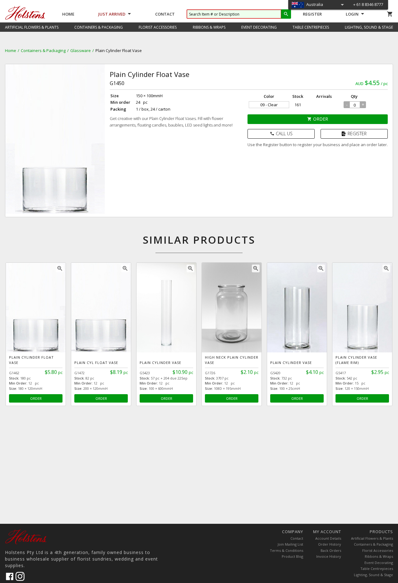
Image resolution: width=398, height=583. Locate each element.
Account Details (328, 538)
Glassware (80, 50)
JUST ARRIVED (111, 14)
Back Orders (331, 550)
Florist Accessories (377, 550)
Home (68, 14)
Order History (329, 544)
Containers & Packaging (43, 50)
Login (352, 14)
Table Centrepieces (376, 568)
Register (312, 14)
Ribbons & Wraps (379, 556)
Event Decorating (378, 562)
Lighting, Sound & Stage (373, 574)
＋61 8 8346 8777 (367, 4)
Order (317, 119)
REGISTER (357, 133)
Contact (165, 14)
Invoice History (328, 556)
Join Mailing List (290, 544)
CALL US (281, 133)
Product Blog (292, 556)
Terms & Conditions (286, 550)
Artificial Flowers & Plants (372, 538)
